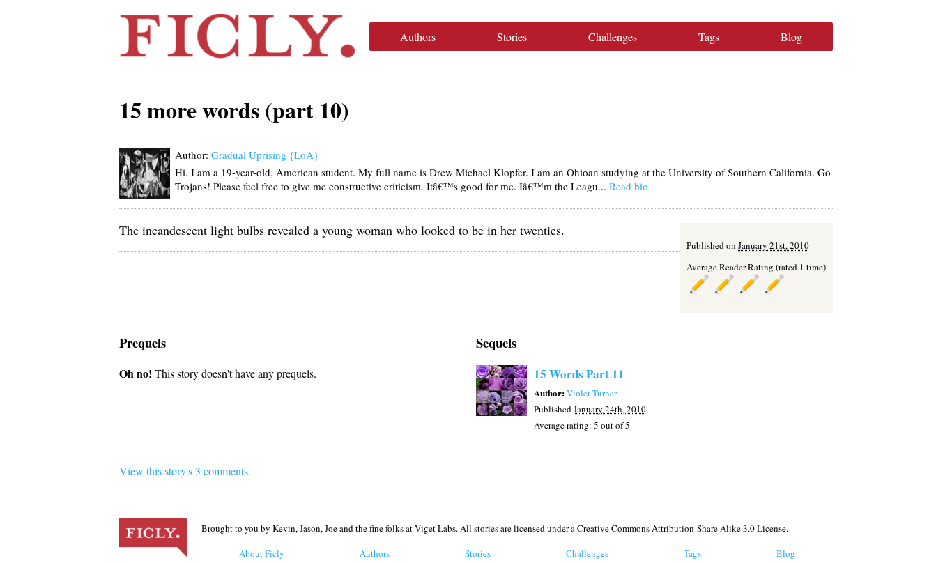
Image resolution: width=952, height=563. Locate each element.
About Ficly (261, 553)
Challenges (612, 36)
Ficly (237, 36)
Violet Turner (592, 393)
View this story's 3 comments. (185, 470)
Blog (791, 36)
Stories (512, 36)
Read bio (628, 186)
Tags (708, 36)
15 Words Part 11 (579, 374)
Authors (418, 36)
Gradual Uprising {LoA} (264, 155)
